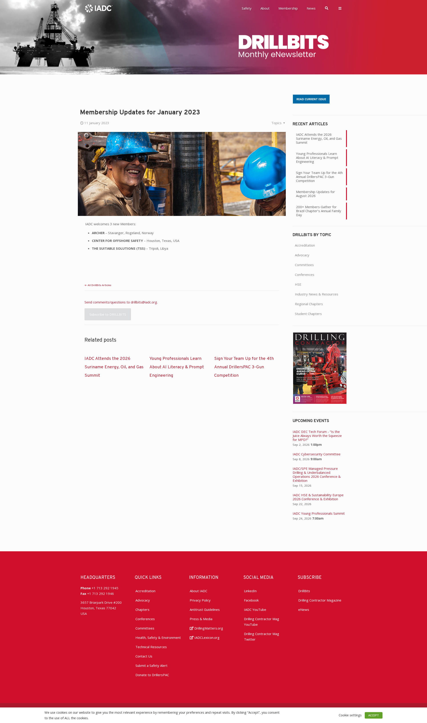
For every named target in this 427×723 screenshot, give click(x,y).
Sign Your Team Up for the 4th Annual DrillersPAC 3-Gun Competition (244, 367)
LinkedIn (250, 591)
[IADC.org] (99, 8)
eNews (303, 609)
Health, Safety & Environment (158, 637)
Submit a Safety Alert (151, 665)
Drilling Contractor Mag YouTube (261, 622)
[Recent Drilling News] (319, 402)
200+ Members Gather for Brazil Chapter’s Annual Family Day (318, 211)
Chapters (142, 609)
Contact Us (143, 656)
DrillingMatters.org (208, 628)
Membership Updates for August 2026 (315, 193)
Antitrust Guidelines (205, 609)
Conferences (304, 274)
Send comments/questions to (108, 302)
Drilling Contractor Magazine (319, 600)
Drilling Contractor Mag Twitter (261, 636)
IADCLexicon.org (206, 637)
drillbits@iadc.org (144, 302)
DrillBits (304, 591)
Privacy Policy (200, 600)
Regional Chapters (309, 304)
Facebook (251, 600)
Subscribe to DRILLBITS (107, 314)
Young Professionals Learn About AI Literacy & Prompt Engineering (176, 367)
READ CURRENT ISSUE (311, 99)
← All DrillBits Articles (98, 285)
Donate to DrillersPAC (152, 675)
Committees (304, 265)
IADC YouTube (255, 609)
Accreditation (305, 245)
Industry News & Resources (316, 294)
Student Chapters (308, 313)
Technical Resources (151, 647)
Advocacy (302, 255)
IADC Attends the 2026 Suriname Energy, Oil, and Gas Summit (114, 367)
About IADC (198, 591)
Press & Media (201, 619)
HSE (298, 284)
